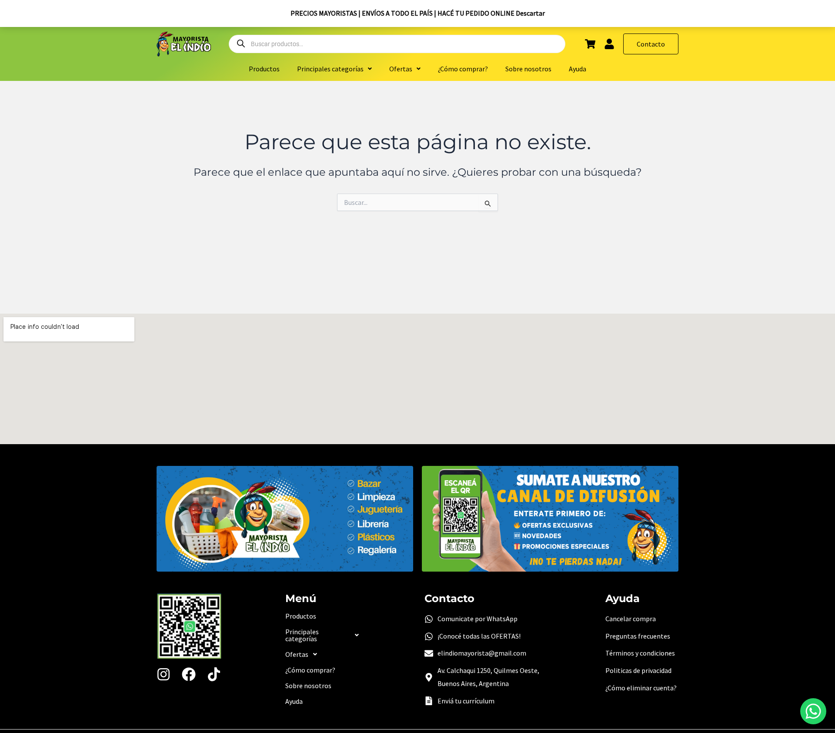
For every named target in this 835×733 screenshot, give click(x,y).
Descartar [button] (530, 13)
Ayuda (577, 68)
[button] (334, 68)
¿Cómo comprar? (463, 68)
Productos (264, 68)
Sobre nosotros (528, 68)
